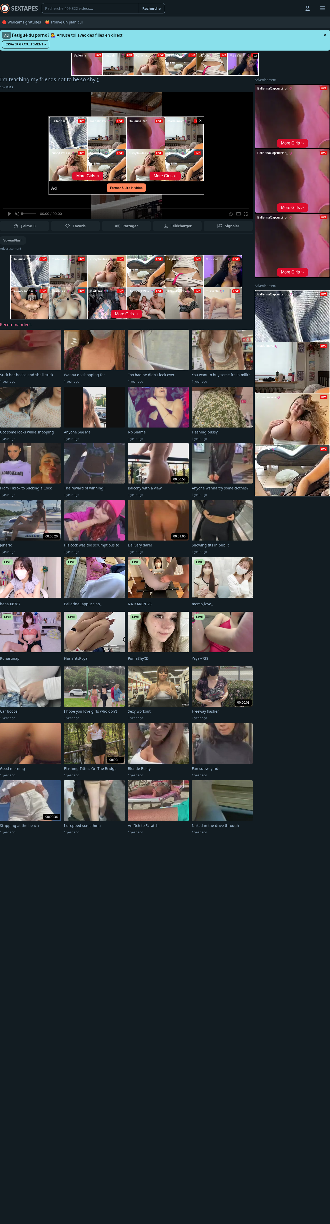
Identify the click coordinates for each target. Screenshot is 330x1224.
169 (6, 87)
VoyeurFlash (12, 240)
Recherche (151, 8)
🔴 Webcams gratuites (21, 22)
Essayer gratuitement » (25, 44)
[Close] (325, 35)
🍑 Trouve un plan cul (64, 22)
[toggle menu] (295, 8)
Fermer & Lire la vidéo (126, 188)
